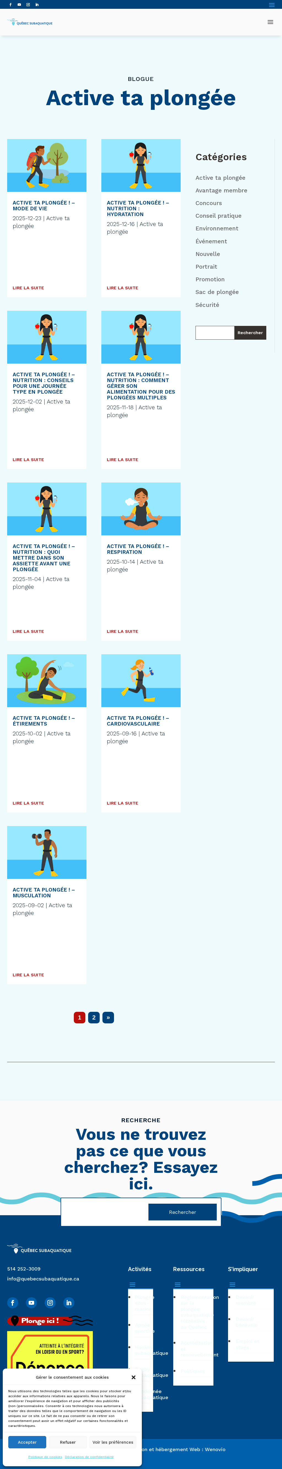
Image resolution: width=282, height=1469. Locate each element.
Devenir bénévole (247, 1322)
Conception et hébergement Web (160, 1449)
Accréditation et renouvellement (197, 1349)
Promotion (210, 279)
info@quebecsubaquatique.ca (43, 1279)
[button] (133, 1377)
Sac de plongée (217, 291)
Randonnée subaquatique (144, 1394)
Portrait (206, 266)
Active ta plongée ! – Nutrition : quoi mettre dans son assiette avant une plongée (44, 558)
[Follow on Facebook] (10, 4)
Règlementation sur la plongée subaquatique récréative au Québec (197, 1312)
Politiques (193, 1371)
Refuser (68, 1442)
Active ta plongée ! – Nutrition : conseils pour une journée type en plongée (44, 383)
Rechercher (250, 332)
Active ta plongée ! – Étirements (44, 721)
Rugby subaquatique (144, 1372)
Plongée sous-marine (144, 1303)
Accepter (27, 1442)
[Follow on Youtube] (19, 4)
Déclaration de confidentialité (89, 1457)
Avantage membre (221, 190)
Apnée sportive (144, 1328)
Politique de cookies (45, 1457)
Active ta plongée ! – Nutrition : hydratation (138, 208)
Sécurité (207, 304)
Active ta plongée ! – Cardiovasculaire (138, 721)
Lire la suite (28, 287)
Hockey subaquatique (144, 1350)
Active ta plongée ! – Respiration (138, 549)
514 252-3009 (23, 1269)
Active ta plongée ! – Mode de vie (44, 206)
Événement (211, 241)
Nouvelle (208, 253)
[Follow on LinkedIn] (37, 4)
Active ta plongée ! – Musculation (44, 893)
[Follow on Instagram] (28, 4)
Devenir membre (246, 1300)
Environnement (217, 228)
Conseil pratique (219, 215)
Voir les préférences (113, 1442)
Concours (209, 203)
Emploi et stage (247, 1344)
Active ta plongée (220, 177)
